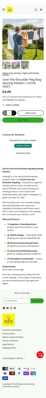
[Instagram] (11, 308)
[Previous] (5, 39)
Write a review (23, 145)
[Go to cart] (41, 9)
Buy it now (23, 120)
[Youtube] (7, 308)
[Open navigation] (3, 9)
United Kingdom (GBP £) (12, 358)
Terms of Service (10, 340)
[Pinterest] (15, 308)
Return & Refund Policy (12, 337)
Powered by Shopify (10, 386)
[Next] (41, 39)
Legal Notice (8, 344)
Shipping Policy (9, 347)
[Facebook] (4, 308)
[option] (23, 39)
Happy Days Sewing (11, 73)
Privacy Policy (8, 333)
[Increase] (14, 113)
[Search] (35, 9)
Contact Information (12, 330)
